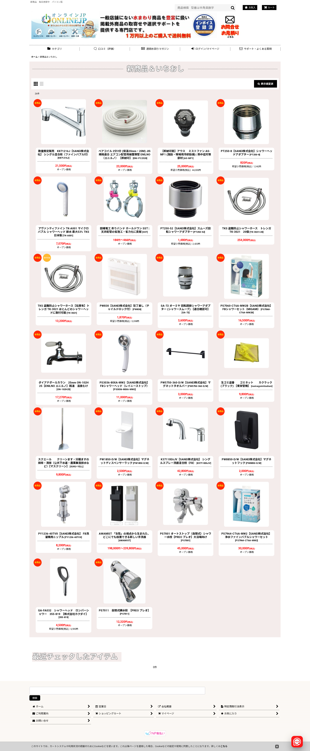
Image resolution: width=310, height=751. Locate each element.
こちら (223, 746)
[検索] (233, 7)
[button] (155, 49)
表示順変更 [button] (267, 83)
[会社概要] (204, 14)
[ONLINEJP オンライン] (65, 24)
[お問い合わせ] (230, 24)
